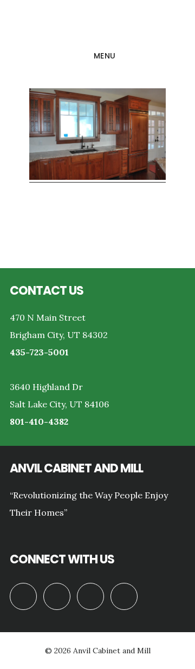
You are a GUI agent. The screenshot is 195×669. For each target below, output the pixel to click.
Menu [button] (105, 55)
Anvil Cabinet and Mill (97, 24)
